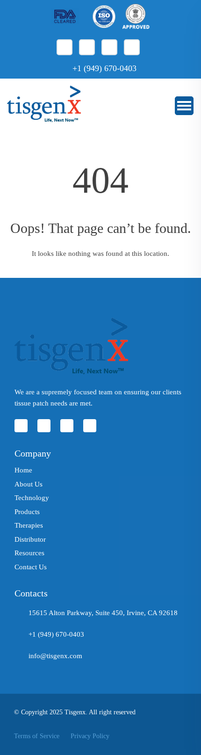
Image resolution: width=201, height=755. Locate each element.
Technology (31, 497)
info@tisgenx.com (55, 656)
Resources (29, 553)
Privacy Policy (90, 736)
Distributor (30, 539)
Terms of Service (36, 736)
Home (23, 470)
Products (27, 511)
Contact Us (30, 567)
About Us (28, 484)
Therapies (28, 525)
